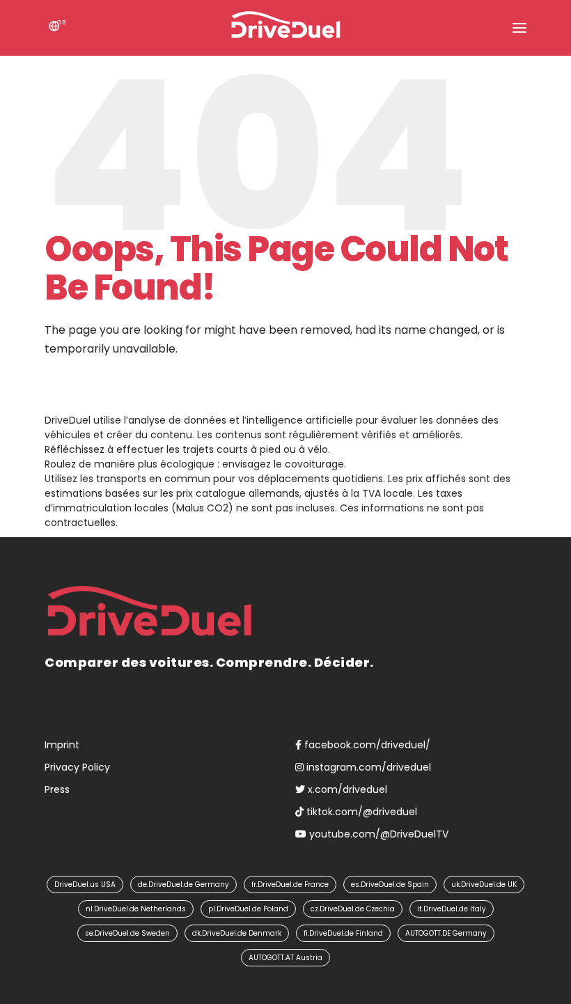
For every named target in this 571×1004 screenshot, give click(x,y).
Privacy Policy (77, 767)
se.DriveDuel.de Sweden (127, 933)
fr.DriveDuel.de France (290, 884)
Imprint (62, 745)
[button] (519, 28)
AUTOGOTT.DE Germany (446, 933)
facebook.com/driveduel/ (366, 745)
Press (57, 789)
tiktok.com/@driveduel (360, 812)
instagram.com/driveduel (367, 767)
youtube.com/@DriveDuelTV (377, 834)
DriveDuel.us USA (85, 884)
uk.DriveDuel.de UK (484, 884)
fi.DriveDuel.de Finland (343, 933)
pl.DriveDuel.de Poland (248, 909)
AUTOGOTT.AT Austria (285, 957)
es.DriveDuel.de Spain (390, 884)
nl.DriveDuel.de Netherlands (136, 909)
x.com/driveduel (346, 789)
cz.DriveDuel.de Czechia (353, 909)
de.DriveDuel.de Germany (183, 884)
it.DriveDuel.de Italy (451, 909)
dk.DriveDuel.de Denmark (236, 933)
